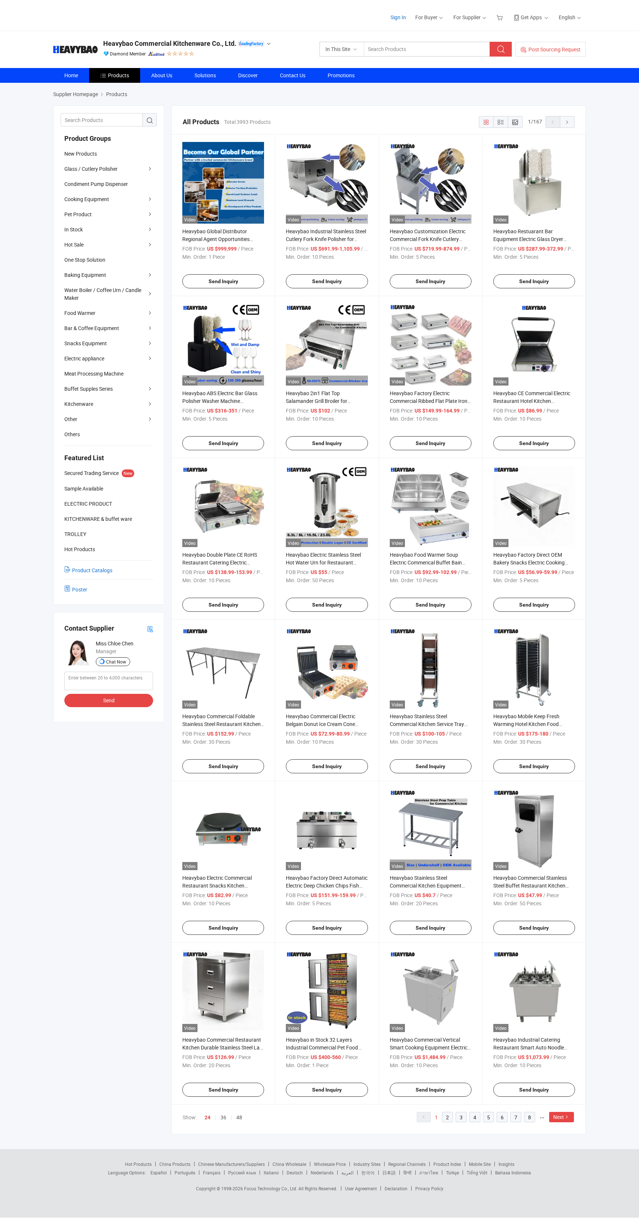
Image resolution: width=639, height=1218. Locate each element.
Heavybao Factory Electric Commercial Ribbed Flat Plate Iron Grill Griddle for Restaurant (428, 401)
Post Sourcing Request (554, 49)
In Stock (73, 229)
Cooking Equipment (86, 199)
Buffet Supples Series (88, 388)
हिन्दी (407, 1172)
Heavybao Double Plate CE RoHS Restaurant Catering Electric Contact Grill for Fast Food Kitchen (221, 562)
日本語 (389, 1172)
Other (70, 419)
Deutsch (295, 1172)
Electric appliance (84, 358)
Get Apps (531, 17)
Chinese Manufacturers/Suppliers (231, 1164)
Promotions (341, 75)
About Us (161, 75)
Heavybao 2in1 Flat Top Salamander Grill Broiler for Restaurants (316, 401)
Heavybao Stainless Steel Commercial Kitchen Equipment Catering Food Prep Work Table (426, 885)
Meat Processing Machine (94, 373)
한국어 (368, 1172)
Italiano (271, 1172)
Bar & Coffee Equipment (91, 328)
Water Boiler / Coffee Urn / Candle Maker (102, 293)
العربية (347, 1172)
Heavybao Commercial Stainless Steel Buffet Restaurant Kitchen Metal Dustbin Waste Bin (530, 885)
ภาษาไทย (428, 1172)
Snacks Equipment (85, 343)
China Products (174, 1164)
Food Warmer (79, 312)
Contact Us (292, 75)
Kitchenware (78, 403)
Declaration (396, 1188)
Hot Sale (74, 244)
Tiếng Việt (477, 1172)
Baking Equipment (85, 274)
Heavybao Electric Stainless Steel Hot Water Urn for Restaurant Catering (323, 562)
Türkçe (452, 1172)
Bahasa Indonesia (513, 1172)
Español (159, 1172)
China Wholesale (289, 1164)
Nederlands (322, 1172)
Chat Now (116, 662)
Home (71, 75)
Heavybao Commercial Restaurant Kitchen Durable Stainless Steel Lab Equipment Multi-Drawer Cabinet (222, 1047)
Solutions (205, 75)
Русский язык (242, 1172)
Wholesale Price (330, 1164)
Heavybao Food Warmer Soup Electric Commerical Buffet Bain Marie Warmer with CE (426, 562)
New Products (80, 153)
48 (239, 1117)
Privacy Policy (429, 1188)
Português (185, 1172)
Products (118, 75)
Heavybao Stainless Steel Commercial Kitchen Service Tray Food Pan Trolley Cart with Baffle (427, 724)
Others (72, 434)
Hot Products (138, 1164)
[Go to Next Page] (567, 122)
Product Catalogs (92, 570)
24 (207, 1117)
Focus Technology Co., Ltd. (271, 1188)
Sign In (398, 17)
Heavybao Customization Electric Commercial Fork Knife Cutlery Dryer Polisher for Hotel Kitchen (428, 239)
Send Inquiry (223, 281)
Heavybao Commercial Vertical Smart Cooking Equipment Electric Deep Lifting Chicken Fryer (428, 1047)
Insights (506, 1164)
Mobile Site (480, 1164)
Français (211, 1172)
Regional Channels (407, 1164)
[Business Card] (150, 629)
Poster (79, 589)
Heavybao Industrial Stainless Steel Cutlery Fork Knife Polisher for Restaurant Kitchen (326, 239)
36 (223, 1117)
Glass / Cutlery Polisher (91, 168)
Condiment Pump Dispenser (96, 183)
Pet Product (78, 214)
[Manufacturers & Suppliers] (100, 14)
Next (558, 1116)
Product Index (447, 1164)
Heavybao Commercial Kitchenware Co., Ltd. (169, 43)
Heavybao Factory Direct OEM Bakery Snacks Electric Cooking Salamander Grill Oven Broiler (529, 562)
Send (109, 700)
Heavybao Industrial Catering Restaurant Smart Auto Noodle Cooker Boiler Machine (528, 1047)
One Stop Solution (84, 259)
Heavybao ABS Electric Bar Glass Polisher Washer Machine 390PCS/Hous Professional (219, 401)
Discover (248, 75)
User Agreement (361, 1188)
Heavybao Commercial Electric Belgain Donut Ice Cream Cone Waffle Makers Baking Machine (321, 724)
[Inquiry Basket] (500, 17)
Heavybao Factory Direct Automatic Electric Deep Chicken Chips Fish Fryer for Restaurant (327, 885)
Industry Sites (367, 1164)
